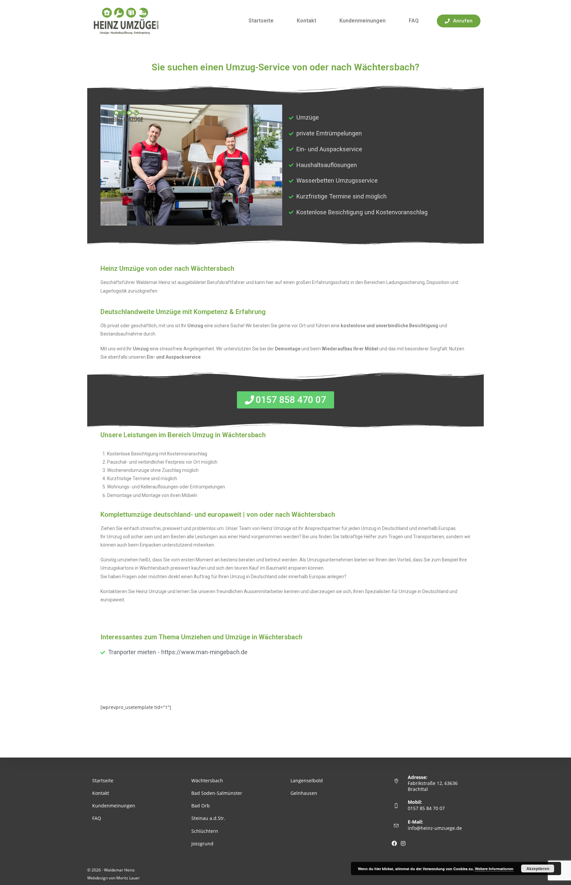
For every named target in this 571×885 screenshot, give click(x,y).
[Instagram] (403, 843)
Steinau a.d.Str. (208, 818)
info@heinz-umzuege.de (435, 828)
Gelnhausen (303, 793)
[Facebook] (394, 843)
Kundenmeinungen (362, 21)
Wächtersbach (207, 780)
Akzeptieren (537, 868)
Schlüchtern (204, 831)
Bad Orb (200, 805)
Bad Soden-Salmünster (216, 793)
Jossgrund (202, 843)
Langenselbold (306, 780)
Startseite (261, 21)
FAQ (414, 21)
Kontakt (306, 21)
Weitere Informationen (494, 868)
